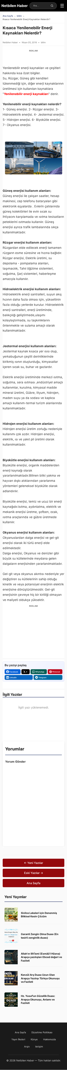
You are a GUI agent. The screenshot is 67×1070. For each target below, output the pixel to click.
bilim (19, 16)
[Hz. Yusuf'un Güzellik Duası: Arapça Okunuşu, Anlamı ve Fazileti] (11, 999)
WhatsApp (39, 672)
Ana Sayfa (8, 16)
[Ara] (52, 6)
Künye (34, 1039)
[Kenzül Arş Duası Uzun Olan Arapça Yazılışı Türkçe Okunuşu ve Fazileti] (11, 978)
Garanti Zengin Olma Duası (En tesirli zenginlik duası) (39, 936)
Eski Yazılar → (33, 873)
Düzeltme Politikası (41, 1032)
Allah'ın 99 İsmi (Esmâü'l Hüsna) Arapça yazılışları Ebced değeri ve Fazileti (41, 957)
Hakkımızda (49, 1039)
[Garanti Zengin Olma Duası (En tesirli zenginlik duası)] (11, 936)
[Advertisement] (33, 57)
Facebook (13, 672)
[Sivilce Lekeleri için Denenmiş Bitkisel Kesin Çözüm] (11, 914)
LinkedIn (13, 677)
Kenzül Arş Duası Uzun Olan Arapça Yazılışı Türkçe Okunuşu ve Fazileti (40, 978)
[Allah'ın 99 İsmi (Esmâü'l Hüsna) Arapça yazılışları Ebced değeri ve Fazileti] (11, 957)
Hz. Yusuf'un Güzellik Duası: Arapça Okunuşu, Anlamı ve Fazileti (38, 999)
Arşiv (27, 1046)
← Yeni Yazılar (33, 863)
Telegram (42, 677)
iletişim (39, 1046)
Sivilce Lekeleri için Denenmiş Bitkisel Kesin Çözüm (39, 914)
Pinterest (56, 672)
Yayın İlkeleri (18, 1039)
